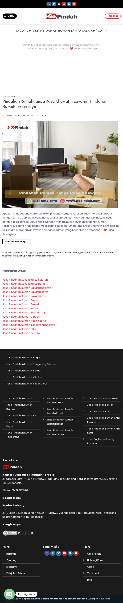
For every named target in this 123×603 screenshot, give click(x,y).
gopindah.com (44, 252)
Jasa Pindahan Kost (98, 411)
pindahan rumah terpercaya (39, 255)
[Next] (114, 63)
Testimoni (93, 573)
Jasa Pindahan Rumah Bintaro (21, 333)
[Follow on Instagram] (48, 4)
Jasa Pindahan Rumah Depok (20, 300)
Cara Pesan (94, 553)
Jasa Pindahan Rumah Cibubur (21, 317)
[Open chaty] (9, 594)
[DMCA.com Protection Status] (18, 533)
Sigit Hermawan (38, 115)
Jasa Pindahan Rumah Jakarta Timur (25, 296)
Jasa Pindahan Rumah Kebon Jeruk (24, 321)
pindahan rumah (89, 252)
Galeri (90, 566)
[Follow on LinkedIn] (69, 4)
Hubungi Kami (95, 560)
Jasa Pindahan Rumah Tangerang (23, 312)
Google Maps (11, 498)
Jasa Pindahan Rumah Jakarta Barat (25, 292)
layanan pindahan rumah (66, 252)
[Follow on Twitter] (54, 4)
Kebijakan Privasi (15, 573)
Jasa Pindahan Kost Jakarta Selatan (25, 280)
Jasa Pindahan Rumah (19, 398)
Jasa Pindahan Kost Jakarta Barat (23, 284)
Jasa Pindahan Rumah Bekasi (20, 304)
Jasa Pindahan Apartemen (103, 398)
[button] (10, 16)
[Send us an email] (59, 4)
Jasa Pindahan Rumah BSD (19, 329)
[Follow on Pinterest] (64, 4)
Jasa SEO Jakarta (75, 598)
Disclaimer (12, 566)
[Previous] (9, 63)
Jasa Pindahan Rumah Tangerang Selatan (28, 325)
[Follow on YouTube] (74, 4)
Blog (89, 579)
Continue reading (61, 54)
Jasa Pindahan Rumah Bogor (20, 308)
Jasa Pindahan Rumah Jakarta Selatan (26, 288)
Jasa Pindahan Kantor (100, 405)
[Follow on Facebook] (47, 553)
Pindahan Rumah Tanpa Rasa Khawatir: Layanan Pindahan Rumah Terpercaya (54, 104)
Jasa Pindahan (31, 475)
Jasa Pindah (8, 96)
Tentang (11, 560)
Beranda (11, 553)
